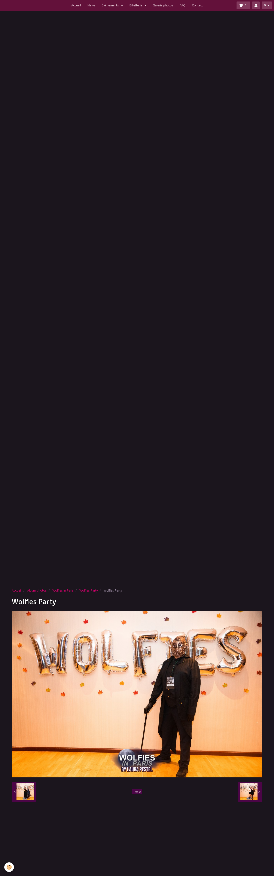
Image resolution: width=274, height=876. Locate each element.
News (91, 5)
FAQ (183, 5)
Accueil (76, 5)
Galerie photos (163, 5)
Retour (137, 791)
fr (265, 5)
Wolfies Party (88, 590)
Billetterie (136, 5)
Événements (111, 5)
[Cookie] (9, 867)
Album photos (37, 590)
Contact (197, 5)
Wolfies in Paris (63, 590)
